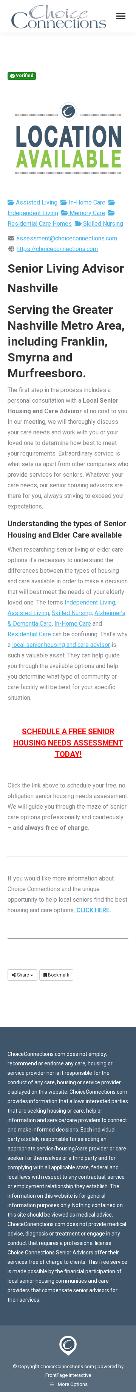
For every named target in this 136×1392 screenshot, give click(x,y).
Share (23, 975)
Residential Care (29, 634)
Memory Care (86, 213)
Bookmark (58, 975)
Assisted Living (35, 202)
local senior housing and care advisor (61, 644)
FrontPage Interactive (68, 1375)
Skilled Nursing (102, 223)
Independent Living (90, 602)
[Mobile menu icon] (120, 16)
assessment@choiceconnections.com (67, 238)
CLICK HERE (93, 910)
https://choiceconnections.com (57, 249)
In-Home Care (86, 202)
